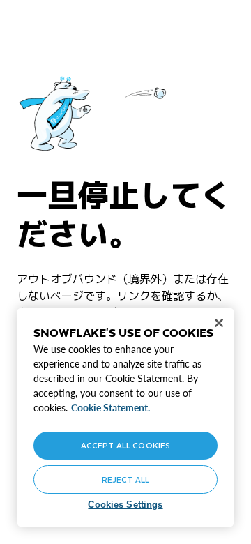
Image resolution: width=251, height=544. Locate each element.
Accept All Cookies (125, 445)
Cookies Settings (125, 504)
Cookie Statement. (110, 408)
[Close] (219, 323)
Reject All (125, 479)
